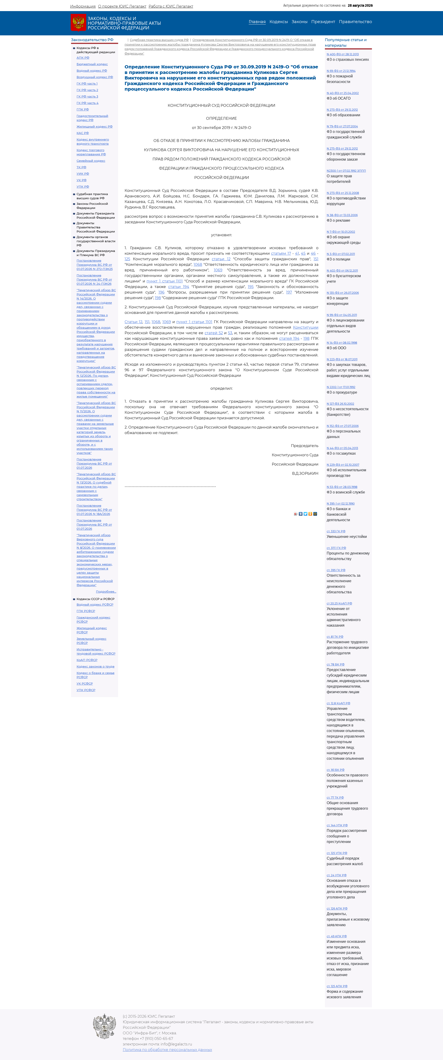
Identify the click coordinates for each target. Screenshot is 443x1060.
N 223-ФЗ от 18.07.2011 (342, 359)
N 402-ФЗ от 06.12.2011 (342, 270)
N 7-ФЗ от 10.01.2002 (341, 231)
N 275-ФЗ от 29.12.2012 (342, 148)
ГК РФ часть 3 (87, 96)
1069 (218, 270)
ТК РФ (81, 167)
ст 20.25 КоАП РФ (339, 603)
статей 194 (289, 338)
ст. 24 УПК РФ (337, 875)
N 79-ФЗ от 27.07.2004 (342, 126)
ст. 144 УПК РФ (337, 825)
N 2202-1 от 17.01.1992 (341, 387)
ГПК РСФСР (86, 611)
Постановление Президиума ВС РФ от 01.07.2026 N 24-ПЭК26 (94, 279)
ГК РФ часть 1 (87, 83)
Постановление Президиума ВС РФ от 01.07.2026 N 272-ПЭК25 (95, 265)
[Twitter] (305, 513)
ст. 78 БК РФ (335, 664)
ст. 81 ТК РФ (335, 636)
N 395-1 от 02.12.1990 (341, 503)
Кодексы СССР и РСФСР (95, 599)
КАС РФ (83, 133)
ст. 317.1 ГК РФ (336, 548)
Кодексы (278, 21)
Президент (323, 21)
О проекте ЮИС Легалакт (122, 6)
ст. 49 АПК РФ (337, 936)
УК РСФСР (85, 683)
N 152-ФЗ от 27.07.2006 (343, 426)
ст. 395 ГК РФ (336, 570)
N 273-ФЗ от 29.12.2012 (342, 109)
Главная (257, 21)
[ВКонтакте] (300, 513)
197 (289, 292)
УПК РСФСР (86, 690)
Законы (300, 21)
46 (313, 253)
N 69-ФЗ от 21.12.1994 (341, 71)
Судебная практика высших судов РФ (159, 40)
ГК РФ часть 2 (87, 90)
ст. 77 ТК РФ (335, 797)
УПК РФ (83, 186)
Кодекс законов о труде (95, 666)
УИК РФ (83, 173)
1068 (198, 264)
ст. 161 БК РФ (335, 770)
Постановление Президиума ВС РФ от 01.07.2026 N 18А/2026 (94, 510)
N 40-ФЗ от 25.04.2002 (343, 93)
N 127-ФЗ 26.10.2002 (340, 403)
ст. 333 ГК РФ (336, 531)
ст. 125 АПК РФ (337, 986)
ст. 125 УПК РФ (337, 853)
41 (297, 253)
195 (251, 287)
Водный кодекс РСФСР (95, 604)
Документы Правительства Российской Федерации (96, 227)
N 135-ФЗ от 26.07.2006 (343, 292)
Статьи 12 (133, 322)
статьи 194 (178, 287)
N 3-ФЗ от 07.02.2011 (341, 254)
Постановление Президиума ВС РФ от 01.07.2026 (94, 463)
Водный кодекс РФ (92, 70)
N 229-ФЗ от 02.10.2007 (343, 464)
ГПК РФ (83, 109)
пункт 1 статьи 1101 (165, 281)
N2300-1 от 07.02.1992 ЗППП (346, 170)
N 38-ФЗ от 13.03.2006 (342, 215)
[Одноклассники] (310, 513)
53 (230, 333)
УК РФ (82, 180)
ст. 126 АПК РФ (337, 908)
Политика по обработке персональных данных (167, 1050)
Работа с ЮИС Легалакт (171, 6)
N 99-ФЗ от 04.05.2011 (342, 315)
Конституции (305, 327)
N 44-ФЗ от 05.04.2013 (342, 448)
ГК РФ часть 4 (88, 103)
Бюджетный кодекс (92, 64)
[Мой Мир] (315, 513)
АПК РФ (83, 57)
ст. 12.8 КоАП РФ (338, 703)
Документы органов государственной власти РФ (96, 241)
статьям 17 (281, 253)
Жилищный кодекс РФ (95, 126)
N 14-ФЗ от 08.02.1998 (342, 342)
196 (162, 292)
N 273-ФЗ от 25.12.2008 (343, 193)
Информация (83, 6)
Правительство (355, 21)
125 (127, 259)
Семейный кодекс (91, 160)
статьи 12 (221, 259)
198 (158, 298)
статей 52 (214, 333)
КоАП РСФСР (87, 660)
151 (316, 259)
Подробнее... (106, 591)
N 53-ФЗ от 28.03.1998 (342, 487)
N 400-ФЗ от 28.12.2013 (343, 54)
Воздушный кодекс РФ (95, 77)
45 (303, 253)
